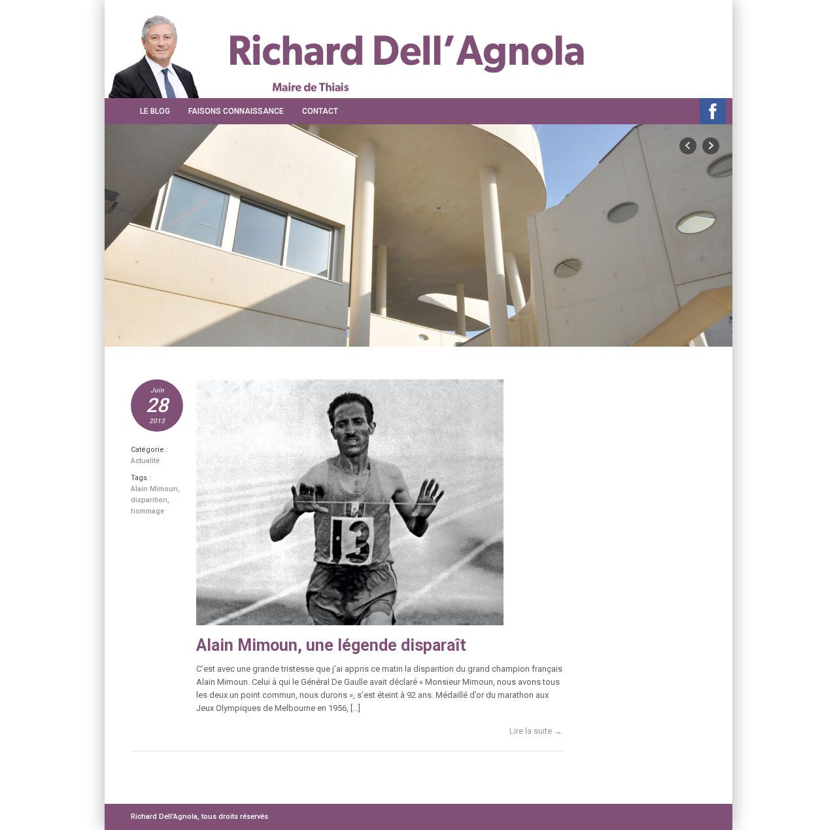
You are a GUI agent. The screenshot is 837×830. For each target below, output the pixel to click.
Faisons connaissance (236, 111)
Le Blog (155, 111)
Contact (320, 111)
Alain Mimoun (154, 489)
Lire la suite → (535, 731)
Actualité (145, 461)
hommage (147, 511)
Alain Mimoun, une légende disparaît (331, 645)
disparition (149, 500)
